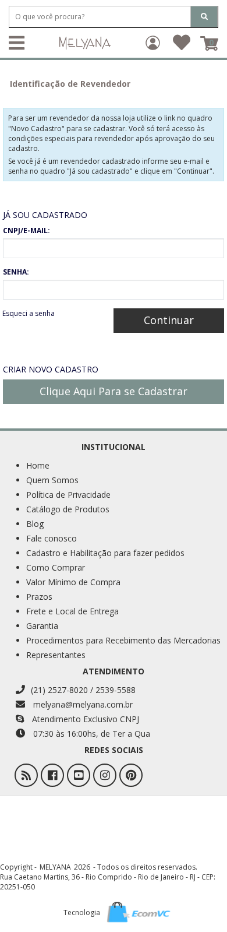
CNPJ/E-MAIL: (26, 230)
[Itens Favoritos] (181, 46)
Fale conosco (51, 538)
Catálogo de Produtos (67, 509)
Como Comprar (55, 567)
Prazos (39, 596)
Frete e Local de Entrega (72, 611)
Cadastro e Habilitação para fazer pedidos (105, 552)
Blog (35, 523)
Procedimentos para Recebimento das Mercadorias (123, 640)
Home (37, 465)
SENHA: (16, 272)
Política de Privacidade (68, 494)
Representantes (56, 654)
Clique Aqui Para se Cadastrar (113, 391)
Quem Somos (52, 480)
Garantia (42, 625)
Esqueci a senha (28, 313)
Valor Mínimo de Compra (73, 582)
